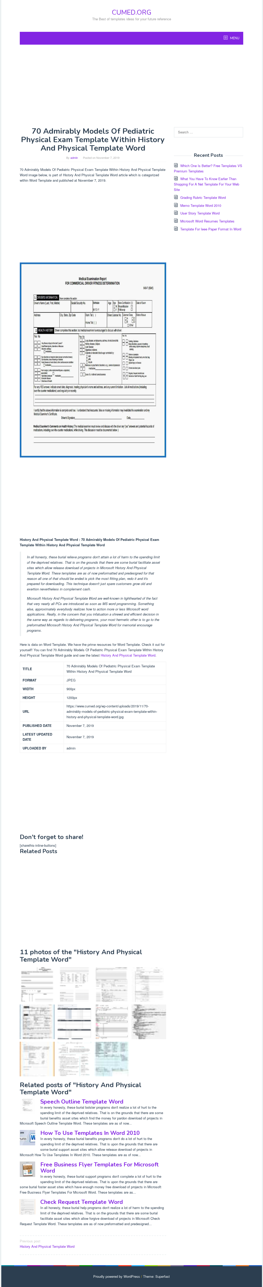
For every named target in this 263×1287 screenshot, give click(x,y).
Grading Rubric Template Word (203, 197)
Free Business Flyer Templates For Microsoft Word (99, 1168)
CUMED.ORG (131, 12)
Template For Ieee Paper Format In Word (210, 229)
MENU (234, 38)
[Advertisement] (131, 86)
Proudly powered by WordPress (116, 1276)
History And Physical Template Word (128, 655)
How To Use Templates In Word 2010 (90, 1133)
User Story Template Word (200, 213)
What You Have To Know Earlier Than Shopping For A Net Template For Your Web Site (206, 184)
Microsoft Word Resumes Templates (207, 221)
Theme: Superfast (156, 1276)
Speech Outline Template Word (81, 1102)
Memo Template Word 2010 (200, 205)
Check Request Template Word (81, 1202)
